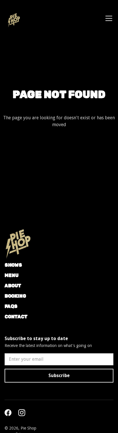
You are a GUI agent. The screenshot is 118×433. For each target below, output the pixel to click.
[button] (107, 18)
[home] (13, 18)
